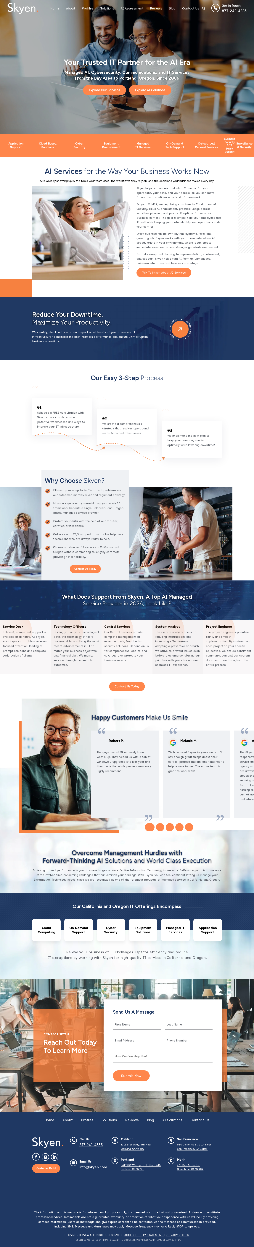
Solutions (107, 8)
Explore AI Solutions (150, 90)
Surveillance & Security (244, 145)
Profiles (87, 8)
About (70, 8)
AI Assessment (132, 8)
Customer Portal (46, 1168)
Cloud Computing (46, 930)
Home (55, 8)
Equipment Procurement (111, 145)
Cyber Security (79, 145)
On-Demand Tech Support (174, 145)
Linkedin (55, 1157)
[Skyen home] (22, 8)
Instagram (45, 1157)
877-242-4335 (234, 11)
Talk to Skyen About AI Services (164, 272)
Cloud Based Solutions (48, 145)
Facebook (36, 1157)
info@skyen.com (93, 1167)
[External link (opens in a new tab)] (173, 742)
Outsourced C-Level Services (206, 145)
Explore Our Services (104, 90)
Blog (172, 8)
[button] (150, 827)
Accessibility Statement (144, 1235)
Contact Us (190, 8)
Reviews (156, 8)
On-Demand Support (78, 930)
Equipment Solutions (143, 930)
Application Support (16, 145)
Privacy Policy (177, 1235)
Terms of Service (164, 1240)
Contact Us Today (85, 568)
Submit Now (131, 1076)
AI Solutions (172, 1120)
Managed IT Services (143, 145)
